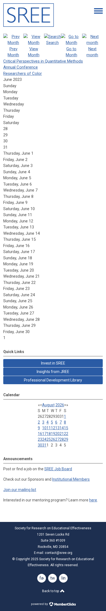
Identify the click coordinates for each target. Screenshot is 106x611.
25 (48, 439)
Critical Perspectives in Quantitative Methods (43, 61)
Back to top (51, 591)
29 (66, 439)
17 (44, 433)
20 (57, 433)
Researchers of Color (22, 73)
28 (62, 439)
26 (53, 439)
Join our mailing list (19, 489)
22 (66, 433)
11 (48, 428)
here (93, 500)
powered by (40, 604)
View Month (33, 51)
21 (62, 433)
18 (48, 433)
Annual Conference (20, 67)
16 (40, 433)
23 (40, 439)
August (48, 405)
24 (44, 439)
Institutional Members (71, 479)
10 (44, 428)
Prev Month (13, 51)
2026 (59, 405)
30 (40, 445)
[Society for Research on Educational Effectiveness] (28, 25)
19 (53, 433)
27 (57, 439)
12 (53, 428)
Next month (92, 51)
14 (62, 428)
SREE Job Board (58, 469)
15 (66, 428)
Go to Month (71, 51)
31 (44, 445)
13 (57, 428)
